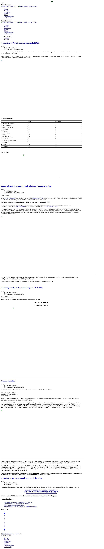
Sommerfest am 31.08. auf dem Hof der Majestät (16, 503)
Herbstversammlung (10, 198)
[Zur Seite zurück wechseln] (4, 513)
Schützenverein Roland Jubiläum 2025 (14, 505)
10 (4, 528)
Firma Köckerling (20, 206)
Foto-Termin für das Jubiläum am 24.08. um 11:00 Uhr (18, 502)
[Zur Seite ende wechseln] (4, 531)
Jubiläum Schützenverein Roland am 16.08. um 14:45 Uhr (41, 490)
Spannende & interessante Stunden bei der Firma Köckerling (26, 186)
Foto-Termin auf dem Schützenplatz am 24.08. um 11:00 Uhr (41, 491)
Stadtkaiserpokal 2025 (37, 198)
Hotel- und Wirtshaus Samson (50, 206)
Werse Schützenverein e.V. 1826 (10, 533)
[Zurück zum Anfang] (2, 3)
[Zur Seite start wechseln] (4, 512)
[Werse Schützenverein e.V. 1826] (19, 6)
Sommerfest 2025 (8, 381)
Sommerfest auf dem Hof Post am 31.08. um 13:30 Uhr (41, 493)
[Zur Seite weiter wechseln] (4, 529)
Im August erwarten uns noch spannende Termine (21, 478)
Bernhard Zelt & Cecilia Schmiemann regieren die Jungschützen (20, 506)
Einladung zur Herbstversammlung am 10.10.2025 (22, 288)
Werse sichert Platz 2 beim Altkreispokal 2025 (20, 43)
